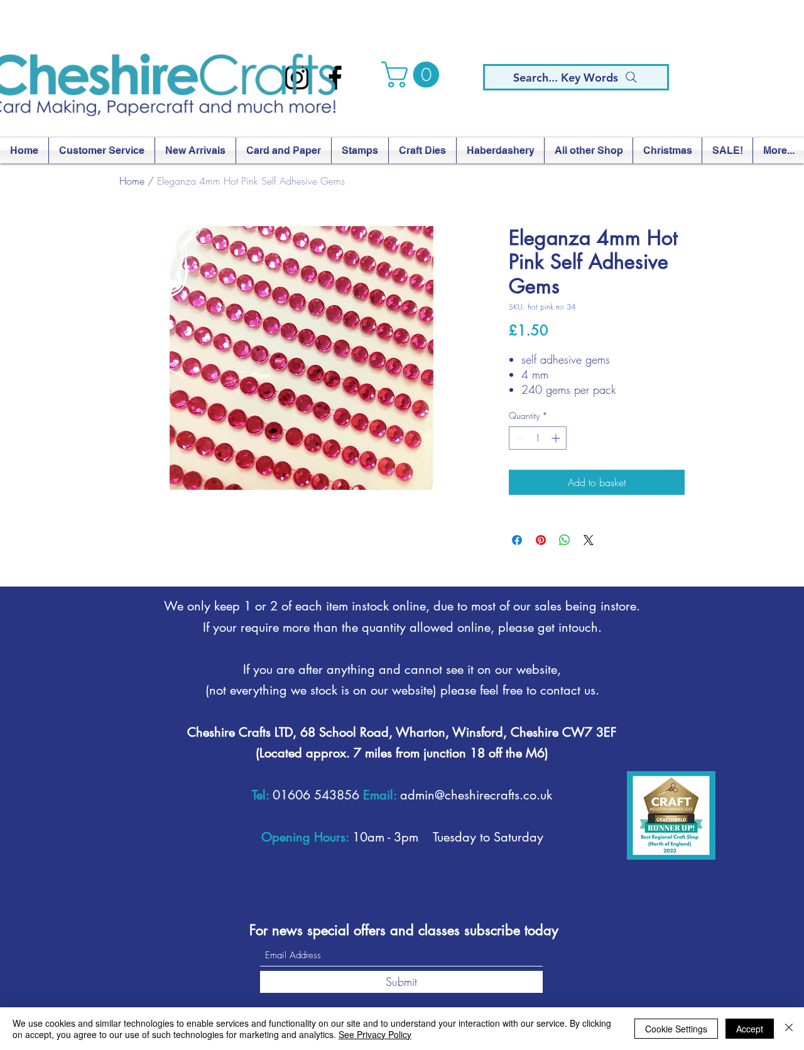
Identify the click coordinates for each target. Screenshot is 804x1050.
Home (131, 181)
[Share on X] (588, 540)
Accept (749, 1028)
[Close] (788, 1028)
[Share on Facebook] (516, 540)
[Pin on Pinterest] (540, 540)
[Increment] (557, 438)
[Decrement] (518, 438)
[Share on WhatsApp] (564, 540)
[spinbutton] (537, 438)
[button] (413, 75)
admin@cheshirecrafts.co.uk (476, 795)
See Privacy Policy (375, 1034)
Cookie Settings (676, 1028)
